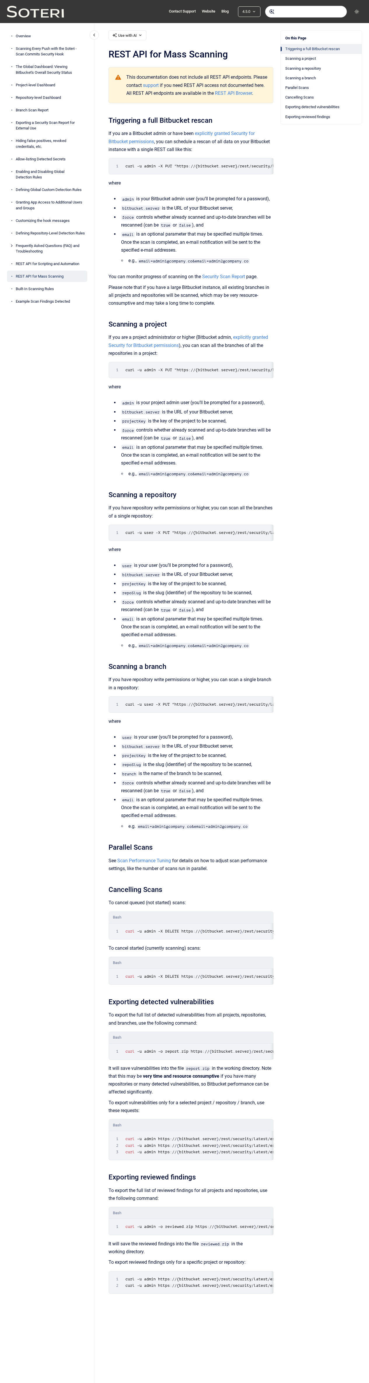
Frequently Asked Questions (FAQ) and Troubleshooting (47, 248)
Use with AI (127, 35)
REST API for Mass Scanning (40, 276)
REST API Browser (233, 93)
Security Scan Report (223, 276)
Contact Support (182, 11)
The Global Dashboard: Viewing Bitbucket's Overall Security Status (44, 69)
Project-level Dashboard (35, 85)
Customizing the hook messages (43, 220)
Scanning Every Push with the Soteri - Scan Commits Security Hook (46, 51)
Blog (225, 11)
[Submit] (272, 11)
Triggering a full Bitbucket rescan (312, 49)
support (151, 85)
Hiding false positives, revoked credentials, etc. (41, 144)
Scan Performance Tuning (144, 860)
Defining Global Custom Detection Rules (49, 189)
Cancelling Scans (299, 97)
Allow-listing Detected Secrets (41, 159)
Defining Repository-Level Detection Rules (50, 233)
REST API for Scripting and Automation (47, 264)
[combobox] (306, 11)
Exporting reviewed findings (307, 117)
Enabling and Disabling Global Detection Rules (40, 174)
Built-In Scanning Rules (35, 289)
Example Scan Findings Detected (43, 301)
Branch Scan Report (32, 110)
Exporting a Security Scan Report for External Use (45, 125)
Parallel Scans (297, 87)
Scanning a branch (300, 78)
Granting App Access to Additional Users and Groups (49, 205)
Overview (23, 36)
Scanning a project (300, 58)
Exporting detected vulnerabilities (312, 107)
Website (208, 11)
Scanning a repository (303, 68)
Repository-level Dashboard (38, 97)
